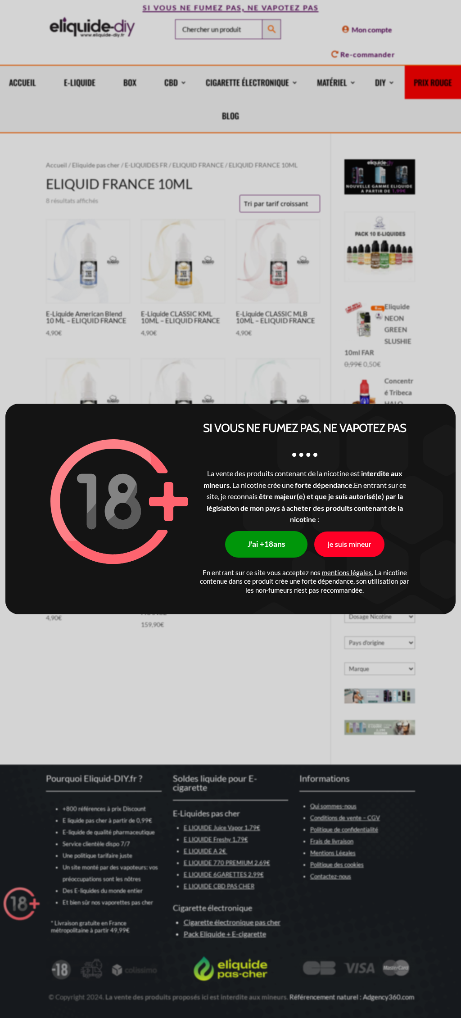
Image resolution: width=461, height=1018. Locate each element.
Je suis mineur (349, 544)
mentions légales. (347, 572)
